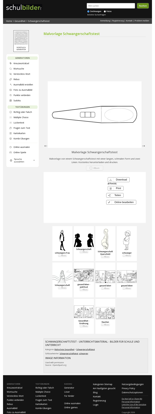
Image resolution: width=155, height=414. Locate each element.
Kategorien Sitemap (102, 384)
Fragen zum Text (43, 400)
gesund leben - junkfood (84, 285)
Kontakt (129, 20)
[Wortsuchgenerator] (21, 51)
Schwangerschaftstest (39, 21)
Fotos (109, 11)
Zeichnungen (95, 11)
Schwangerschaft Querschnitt (105, 252)
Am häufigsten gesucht (104, 388)
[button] (121, 202)
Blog (95, 392)
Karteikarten (41, 404)
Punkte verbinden (15, 400)
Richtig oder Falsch (44, 387)
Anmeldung (105, 20)
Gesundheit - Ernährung (83, 322)
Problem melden (142, 20)
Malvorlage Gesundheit (64, 349)
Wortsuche (12, 391)
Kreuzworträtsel (14, 387)
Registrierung (118, 20)
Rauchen (105, 322)
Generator (69, 387)
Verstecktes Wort (15, 395)
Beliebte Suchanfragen (96, 14)
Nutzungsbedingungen (133, 384)
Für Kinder (69, 395)
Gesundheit (20, 21)
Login (95, 404)
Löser (67, 391)
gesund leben (105, 285)
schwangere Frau (62, 253)
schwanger (127, 253)
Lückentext (40, 395)
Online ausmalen (72, 403)
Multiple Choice (42, 391)
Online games (71, 407)
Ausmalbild (12, 408)
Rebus (10, 404)
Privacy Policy (128, 388)
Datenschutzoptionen (132, 392)
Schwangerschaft (83, 249)
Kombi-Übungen (43, 408)
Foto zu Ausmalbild (16, 412)
